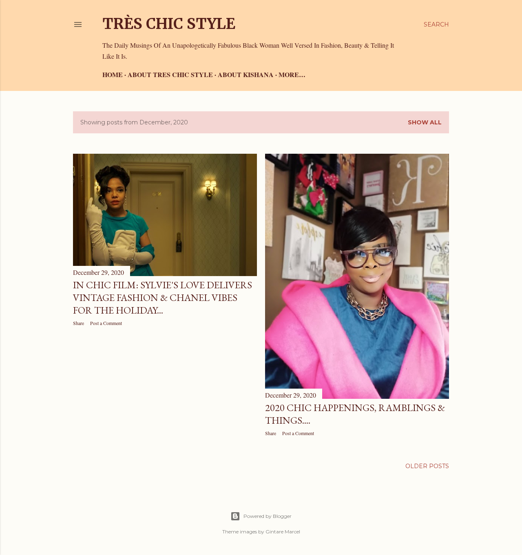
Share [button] (78, 323)
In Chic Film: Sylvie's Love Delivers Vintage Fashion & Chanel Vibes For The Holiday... (162, 297)
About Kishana (246, 74)
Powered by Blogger (267, 516)
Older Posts (427, 466)
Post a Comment (106, 323)
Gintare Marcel (282, 531)
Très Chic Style (168, 24)
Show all (425, 122)
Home (112, 74)
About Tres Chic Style (170, 74)
